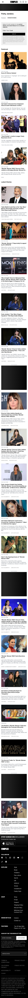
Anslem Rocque (5, 736)
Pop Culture (4, 71)
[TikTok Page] (2, 861)
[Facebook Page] (2, 857)
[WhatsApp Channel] (10, 857)
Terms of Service (19, 41)
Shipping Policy (18, 905)
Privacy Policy (9, 41)
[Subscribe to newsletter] (21, 938)
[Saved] (23, 2)
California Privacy (5, 966)
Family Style (17, 891)
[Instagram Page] (14, 857)
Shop (15, 897)
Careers (16, 918)
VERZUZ (16, 883)
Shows (16, 886)
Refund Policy (18, 907)
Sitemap (17, 970)
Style (15, 867)
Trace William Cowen (7, 112)
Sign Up (14, 34)
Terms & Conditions (5, 961)
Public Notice (19, 965)
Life (15, 880)
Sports (16, 878)
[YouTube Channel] (18, 857)
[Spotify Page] (6, 861)
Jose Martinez (5, 425)
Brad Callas (4, 325)
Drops (16, 899)
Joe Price (3, 290)
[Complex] (14, 2)
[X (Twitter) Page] (6, 857)
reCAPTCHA (18, 40)
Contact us (17, 920)
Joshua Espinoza (5, 254)
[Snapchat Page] (22, 857)
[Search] (20, 2)
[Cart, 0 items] (26, 2)
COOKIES (3, 973)
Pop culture (17, 875)
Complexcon (17, 888)
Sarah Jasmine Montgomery (8, 666)
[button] (14, 954)
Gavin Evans (4, 460)
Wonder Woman (12, 17)
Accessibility (6, 970)
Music (16, 870)
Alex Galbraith (5, 496)
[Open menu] (2, 1)
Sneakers (17, 872)
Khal (2, 177)
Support (16, 902)
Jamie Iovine (4, 80)
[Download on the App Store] (8, 842)
